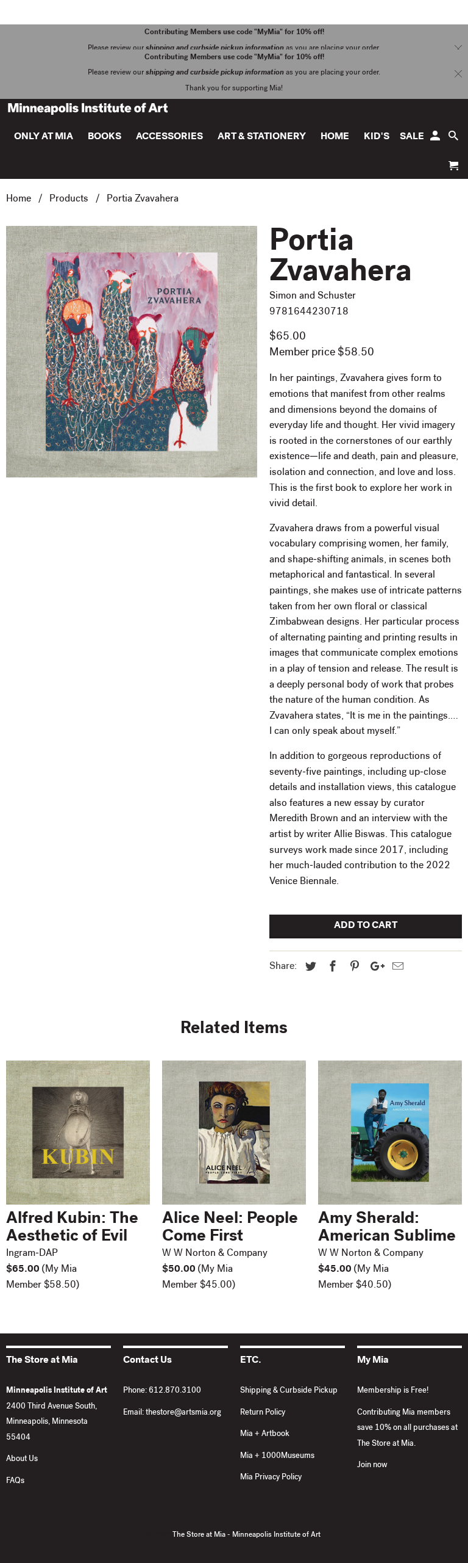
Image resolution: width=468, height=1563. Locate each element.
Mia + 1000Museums (277, 1456)
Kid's (376, 137)
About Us (22, 1459)
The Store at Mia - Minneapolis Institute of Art (246, 1535)
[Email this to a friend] (396, 967)
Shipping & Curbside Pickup (289, 1391)
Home (335, 137)
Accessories (169, 137)
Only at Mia (43, 137)
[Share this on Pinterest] (353, 967)
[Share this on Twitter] (309, 967)
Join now (372, 1466)
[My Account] (436, 139)
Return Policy (262, 1413)
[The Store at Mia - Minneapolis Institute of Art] (87, 108)
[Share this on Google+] (374, 967)
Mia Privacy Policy (271, 1478)
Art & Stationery (262, 137)
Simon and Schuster (312, 297)
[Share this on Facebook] (331, 967)
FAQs (15, 1481)
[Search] (454, 139)
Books (104, 137)
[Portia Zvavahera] (131, 351)
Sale (412, 137)
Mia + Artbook (264, 1434)
